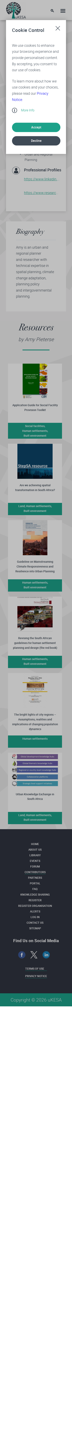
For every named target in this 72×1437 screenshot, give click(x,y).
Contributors (35, 872)
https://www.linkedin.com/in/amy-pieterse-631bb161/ (42, 179)
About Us (35, 849)
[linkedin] (46, 955)
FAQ (35, 889)
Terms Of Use (34, 968)
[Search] (52, 10)
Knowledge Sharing (35, 894)
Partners (35, 878)
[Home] (16, 9)
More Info (27, 110)
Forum (35, 866)
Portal (35, 883)
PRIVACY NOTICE (36, 976)
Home (35, 844)
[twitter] (34, 955)
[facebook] (22, 955)
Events (35, 861)
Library (35, 855)
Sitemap (35, 928)
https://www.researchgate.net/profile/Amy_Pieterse (42, 192)
